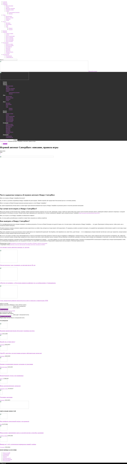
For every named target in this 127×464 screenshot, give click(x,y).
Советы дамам (9, 33)
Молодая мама (9, 5)
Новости (5, 3)
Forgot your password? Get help (7, 310)
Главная (5, 1)
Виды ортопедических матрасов (10, 386)
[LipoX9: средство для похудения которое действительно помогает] (3, 350)
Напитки (8, 50)
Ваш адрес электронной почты (21, 314)
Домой (1, 141)
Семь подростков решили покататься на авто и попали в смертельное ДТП (24, 300)
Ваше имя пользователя (19, 306)
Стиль (7, 20)
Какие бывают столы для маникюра (11, 375)
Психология (6, 54)
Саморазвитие (9, 57)
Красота (5, 32)
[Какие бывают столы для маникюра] (3, 372)
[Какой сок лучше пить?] (3, 339)
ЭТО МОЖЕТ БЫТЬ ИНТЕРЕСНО (9, 247)
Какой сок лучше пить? (7, 342)
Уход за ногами (9, 38)
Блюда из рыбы (10, 45)
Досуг (4, 21)
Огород (11, 29)
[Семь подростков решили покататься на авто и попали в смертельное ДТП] (8, 297)
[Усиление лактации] (1, 394)
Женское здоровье (10, 8)
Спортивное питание (14, 12)
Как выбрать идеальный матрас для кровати (14, 421)
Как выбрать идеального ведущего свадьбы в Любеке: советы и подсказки (28, 243)
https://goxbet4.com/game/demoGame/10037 (89, 213)
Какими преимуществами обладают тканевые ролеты (17, 331)
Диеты (7, 7)
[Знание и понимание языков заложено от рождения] (3, 361)
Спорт (7, 11)
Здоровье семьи (10, 9)
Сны (7, 25)
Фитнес (11, 13)
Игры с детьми (9, 17)
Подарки (8, 23)
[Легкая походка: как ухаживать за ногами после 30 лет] (8, 262)
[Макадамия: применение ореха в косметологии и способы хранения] (3, 430)
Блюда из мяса (9, 44)
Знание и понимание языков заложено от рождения (16, 364)
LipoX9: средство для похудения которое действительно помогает (21, 353)
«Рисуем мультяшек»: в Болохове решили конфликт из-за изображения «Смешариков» (28, 283)
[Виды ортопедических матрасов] (3, 383)
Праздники (8, 24)
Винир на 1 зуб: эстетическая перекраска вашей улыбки (18, 444)
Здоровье (5, 4)
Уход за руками (9, 40)
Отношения (9, 56)
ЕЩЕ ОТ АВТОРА (24, 247)
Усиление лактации (6, 397)
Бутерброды (9, 46)
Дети (4, 15)
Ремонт (10, 28)
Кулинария (5, 42)
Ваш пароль (17, 307)
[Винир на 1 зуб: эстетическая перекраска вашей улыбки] (3, 441)
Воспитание (9, 16)
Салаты (8, 53)
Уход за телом (9, 41)
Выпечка (8, 48)
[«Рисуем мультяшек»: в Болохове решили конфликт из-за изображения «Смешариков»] (8, 280)
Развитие (8, 19)
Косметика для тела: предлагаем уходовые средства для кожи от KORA (27, 244)
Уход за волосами (10, 36)
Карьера (5, 30)
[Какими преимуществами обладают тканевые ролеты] (3, 328)
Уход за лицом (9, 37)
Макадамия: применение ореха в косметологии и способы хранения (22, 433)
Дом (7, 26)
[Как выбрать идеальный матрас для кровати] (3, 418)
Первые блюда (9, 52)
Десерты (8, 49)
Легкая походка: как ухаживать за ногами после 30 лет (17, 265)
